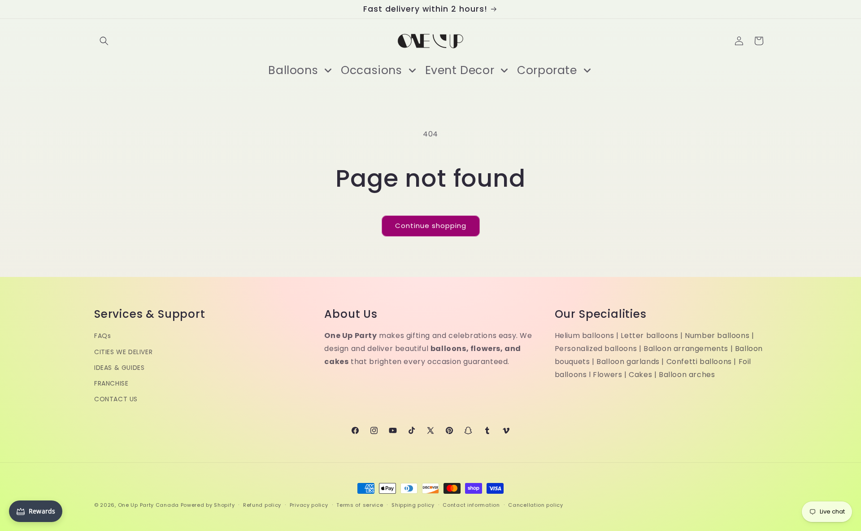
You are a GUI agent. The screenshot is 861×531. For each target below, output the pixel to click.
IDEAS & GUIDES (119, 367)
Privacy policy (309, 504)
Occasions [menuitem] (371, 70)
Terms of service (359, 504)
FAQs (102, 336)
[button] (104, 41)
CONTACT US (116, 399)
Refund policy (262, 504)
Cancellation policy (535, 504)
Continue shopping (430, 225)
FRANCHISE (111, 383)
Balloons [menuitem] (293, 70)
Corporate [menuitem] (547, 70)
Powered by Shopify (208, 505)
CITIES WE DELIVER (123, 351)
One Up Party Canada (148, 505)
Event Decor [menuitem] (460, 70)
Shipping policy (413, 504)
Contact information (471, 504)
